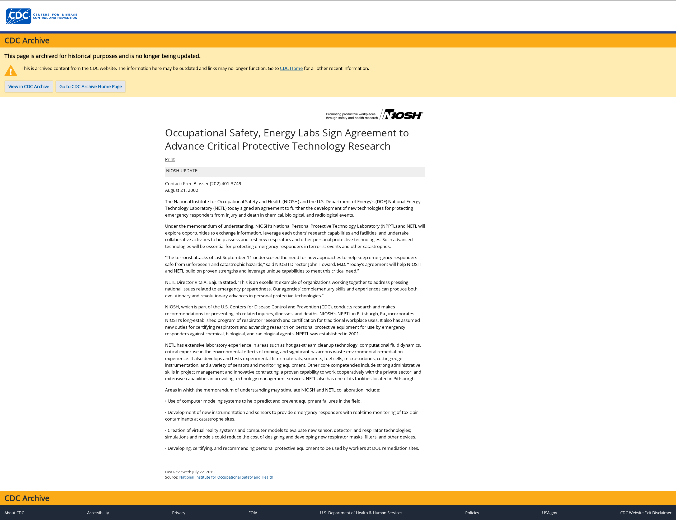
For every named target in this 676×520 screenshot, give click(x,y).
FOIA (252, 512)
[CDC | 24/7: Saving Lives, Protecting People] (41, 16)
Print (170, 159)
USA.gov (549, 512)
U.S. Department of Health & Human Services (361, 512)
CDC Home (291, 68)
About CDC (14, 512)
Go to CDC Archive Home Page (90, 86)
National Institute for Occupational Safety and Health (226, 477)
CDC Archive (27, 40)
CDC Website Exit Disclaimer (646, 512)
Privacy (178, 512)
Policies (472, 512)
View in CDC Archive (28, 86)
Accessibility (98, 512)
